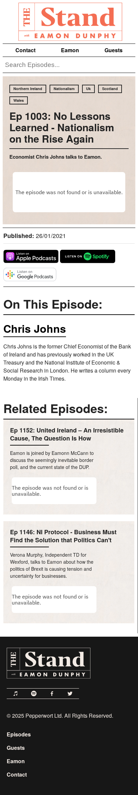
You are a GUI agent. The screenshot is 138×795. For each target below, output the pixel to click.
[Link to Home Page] (69, 20)
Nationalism (64, 88)
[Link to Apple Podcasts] (16, 694)
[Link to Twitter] (70, 694)
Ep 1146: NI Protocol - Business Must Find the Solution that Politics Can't (63, 536)
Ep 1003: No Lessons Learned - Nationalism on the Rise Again (61, 127)
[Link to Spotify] (34, 694)
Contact (25, 50)
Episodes (19, 734)
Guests (114, 50)
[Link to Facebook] (52, 694)
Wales (18, 100)
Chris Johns (34, 328)
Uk (88, 88)
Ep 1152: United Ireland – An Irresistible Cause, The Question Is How (67, 434)
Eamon (70, 50)
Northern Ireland (27, 88)
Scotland (110, 88)
